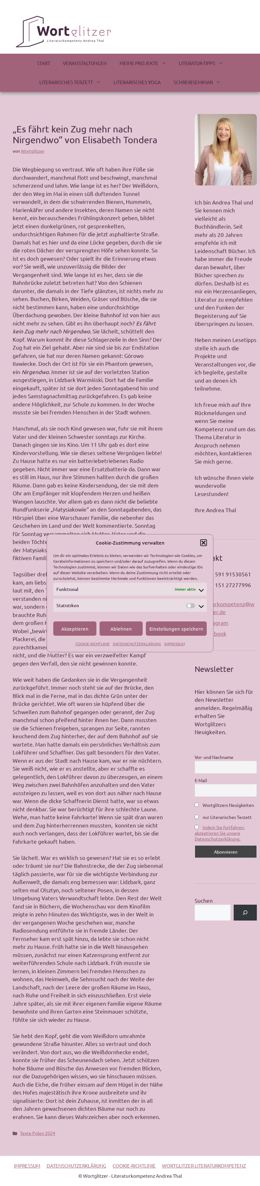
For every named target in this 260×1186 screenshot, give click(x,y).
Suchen (204, 900)
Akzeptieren (74, 629)
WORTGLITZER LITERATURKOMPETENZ (204, 1166)
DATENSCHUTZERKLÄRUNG (137, 643)
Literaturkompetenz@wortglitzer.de (224, 607)
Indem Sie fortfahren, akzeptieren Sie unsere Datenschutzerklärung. (220, 832)
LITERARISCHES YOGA (137, 82)
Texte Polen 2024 (37, 1133)
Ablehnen (121, 629)
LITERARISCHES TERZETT (66, 82)
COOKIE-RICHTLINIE (92, 643)
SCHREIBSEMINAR (193, 82)
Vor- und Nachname (214, 757)
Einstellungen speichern (176, 629)
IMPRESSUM (174, 643)
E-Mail (201, 780)
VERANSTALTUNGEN (85, 63)
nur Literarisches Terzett (227, 817)
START (43, 63)
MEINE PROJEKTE (139, 63)
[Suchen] (245, 913)
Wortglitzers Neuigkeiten (228, 805)
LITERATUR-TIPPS (197, 63)
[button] (203, 542)
